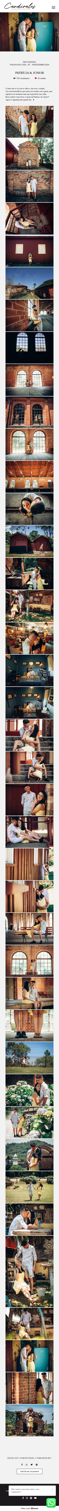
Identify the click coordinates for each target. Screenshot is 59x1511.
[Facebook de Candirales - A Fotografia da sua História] (23, 1498)
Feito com (29, 1508)
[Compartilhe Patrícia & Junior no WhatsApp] (27, 1465)
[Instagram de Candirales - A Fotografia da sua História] (27, 1498)
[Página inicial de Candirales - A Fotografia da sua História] (20, 6)
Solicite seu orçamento (29, 1471)
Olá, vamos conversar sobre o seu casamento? (25, 1490)
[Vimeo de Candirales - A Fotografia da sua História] (31, 1498)
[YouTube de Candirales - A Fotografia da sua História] (35, 1498)
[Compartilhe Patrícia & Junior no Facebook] (22, 1465)
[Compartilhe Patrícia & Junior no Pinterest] (37, 1465)
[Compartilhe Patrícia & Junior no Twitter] (32, 1465)
